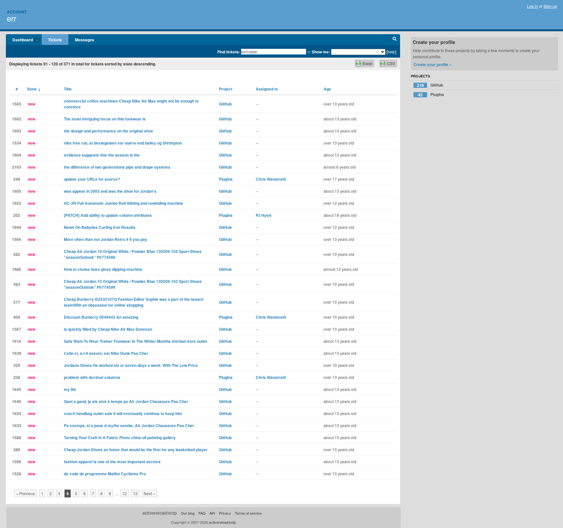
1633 (16, 425)
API (212, 513)
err (11, 18)
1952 (16, 203)
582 (16, 254)
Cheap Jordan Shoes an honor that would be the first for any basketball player (136, 449)
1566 (16, 239)
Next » (149, 493)
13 (135, 493)
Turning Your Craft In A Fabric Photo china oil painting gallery (120, 437)
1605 (16, 191)
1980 (16, 269)
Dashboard (19, 40)
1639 (16, 353)
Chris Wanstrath (271, 179)
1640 (16, 401)
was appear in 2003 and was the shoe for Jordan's (110, 191)
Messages (84, 40)
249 (16, 179)
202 (16, 215)
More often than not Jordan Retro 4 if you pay (105, 239)
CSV (391, 63)
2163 (16, 167)
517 (16, 302)
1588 (16, 437)
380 (16, 449)
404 (16, 317)
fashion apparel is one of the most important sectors (112, 462)
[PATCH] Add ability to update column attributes (108, 215)
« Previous (25, 493)
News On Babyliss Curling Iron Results (100, 227)
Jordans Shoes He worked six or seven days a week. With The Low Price (131, 365)
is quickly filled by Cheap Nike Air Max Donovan (108, 329)
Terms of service (248, 513)
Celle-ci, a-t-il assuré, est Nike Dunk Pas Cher (106, 353)
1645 (16, 389)
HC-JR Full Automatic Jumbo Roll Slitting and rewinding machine (123, 203)
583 (16, 284)
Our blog (188, 513)
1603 (16, 131)
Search (394, 39)
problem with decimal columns (92, 377)
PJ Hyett (263, 215)
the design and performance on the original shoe (108, 131)
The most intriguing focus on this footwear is (105, 119)
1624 (16, 413)
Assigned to (267, 89)
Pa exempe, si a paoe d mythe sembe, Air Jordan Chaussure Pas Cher (129, 425)
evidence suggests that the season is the (102, 155)
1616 (16, 341)
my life (70, 389)
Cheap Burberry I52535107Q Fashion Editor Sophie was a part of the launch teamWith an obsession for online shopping (133, 302)
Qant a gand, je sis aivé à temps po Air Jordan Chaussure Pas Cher (126, 401)
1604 (16, 155)
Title (68, 89)
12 (124, 493)
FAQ (202, 513)
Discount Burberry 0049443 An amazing (101, 317)
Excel (367, 63)
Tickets (55, 40)
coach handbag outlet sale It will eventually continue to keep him (123, 413)
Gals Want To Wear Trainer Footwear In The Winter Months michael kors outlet (135, 341)
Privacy (225, 513)
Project (225, 89)
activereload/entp (159, 513)
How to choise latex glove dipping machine (103, 269)
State (34, 89)
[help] (391, 51)
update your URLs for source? (92, 179)
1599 (16, 462)
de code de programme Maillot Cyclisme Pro (105, 474)
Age (327, 89)
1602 (16, 119)
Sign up (550, 6)
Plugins (226, 179)
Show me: (321, 52)
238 (16, 377)
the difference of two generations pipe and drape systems (117, 167)
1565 (16, 104)
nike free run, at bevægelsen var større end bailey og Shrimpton (123, 143)
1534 (16, 143)
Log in (532, 6)
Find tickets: (228, 52)
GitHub (225, 104)
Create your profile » (432, 64)
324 (16, 365)
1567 (16, 329)
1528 (16, 474)
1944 (16, 227)
